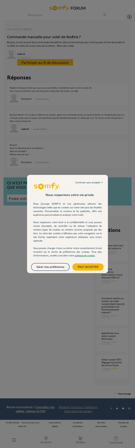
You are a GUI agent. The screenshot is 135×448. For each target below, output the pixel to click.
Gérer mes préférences (50, 266)
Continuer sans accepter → (89, 182)
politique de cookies (85, 255)
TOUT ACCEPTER (88, 266)
